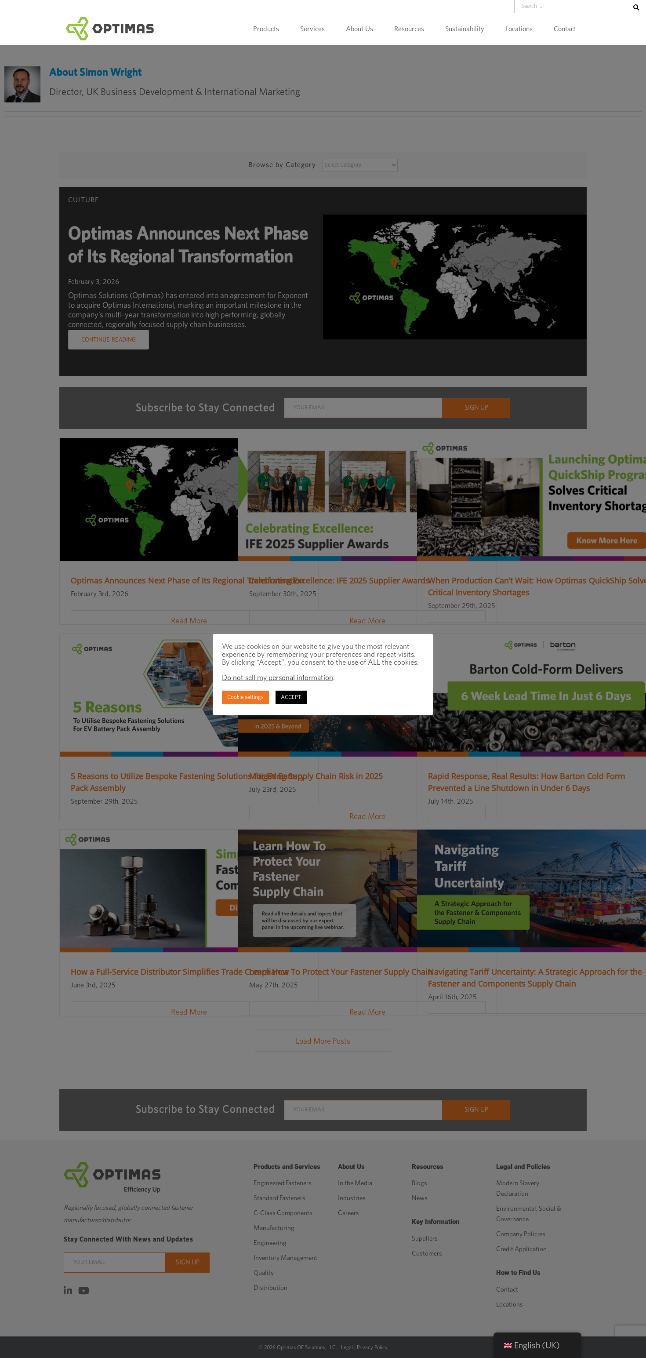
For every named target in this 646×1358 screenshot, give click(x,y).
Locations (519, 29)
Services (312, 29)
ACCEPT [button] (291, 697)
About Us (359, 29)
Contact (565, 29)
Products (266, 29)
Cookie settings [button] (245, 697)
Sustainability (464, 29)
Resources (409, 29)
